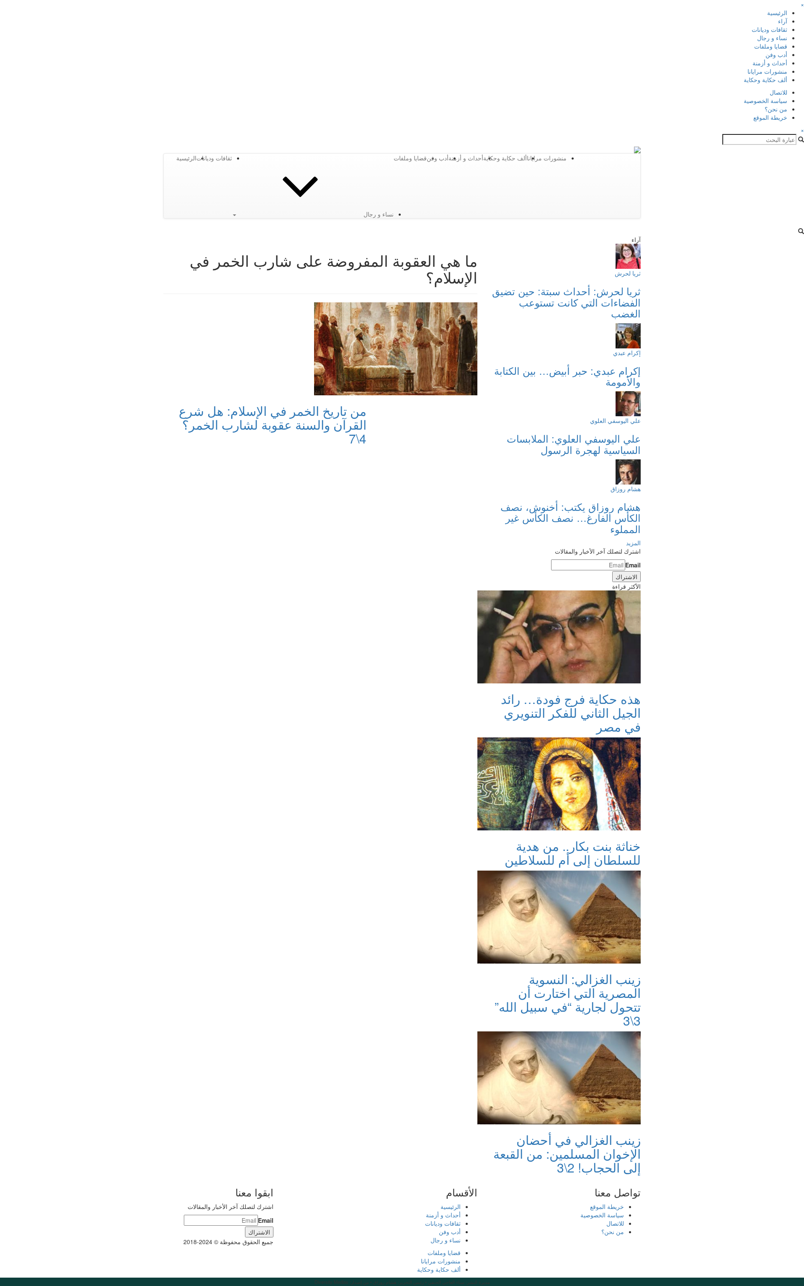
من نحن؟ (776, 109)
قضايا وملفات (770, 46)
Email (633, 565)
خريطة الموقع (770, 117)
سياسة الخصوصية (765, 100)
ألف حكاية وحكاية (765, 79)
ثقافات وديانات (769, 29)
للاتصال (778, 92)
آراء (782, 21)
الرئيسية (777, 12)
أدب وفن (776, 54)
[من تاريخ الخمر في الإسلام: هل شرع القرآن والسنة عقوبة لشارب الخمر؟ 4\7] (395, 347)
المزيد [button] (633, 543)
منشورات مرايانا (767, 71)
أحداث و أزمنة (769, 63)
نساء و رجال (772, 38)
